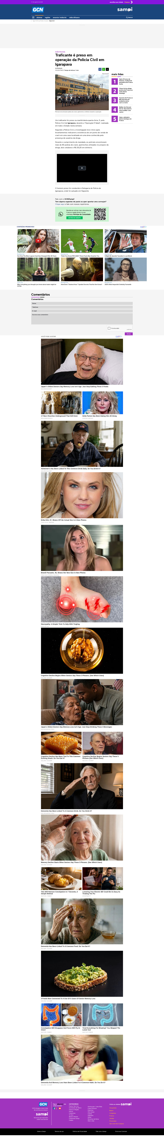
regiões (47, 17)
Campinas (112, 1113)
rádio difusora (74, 17)
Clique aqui (59, 204)
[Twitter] (107, 69)
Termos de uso (59, 1131)
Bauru (111, 1110)
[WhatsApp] (103, 69)
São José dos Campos (116, 1123)
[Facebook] (99, 69)
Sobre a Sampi (41, 1131)
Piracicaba (112, 1121)
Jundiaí (111, 1118)
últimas (39, 17)
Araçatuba (112, 1108)
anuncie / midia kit (59, 17)
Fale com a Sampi (101, 1131)
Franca (111, 1116)
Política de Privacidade (80, 1131)
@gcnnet (60, 1104)
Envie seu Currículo (121, 1131)
